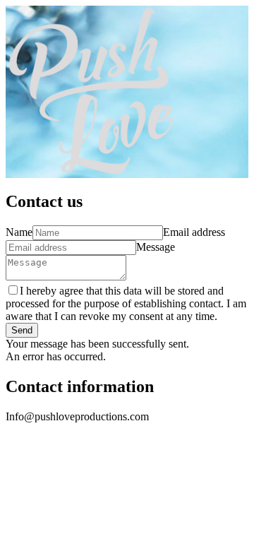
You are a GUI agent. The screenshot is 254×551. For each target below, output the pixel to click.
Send (21, 330)
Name (19, 232)
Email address (194, 232)
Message (155, 247)
